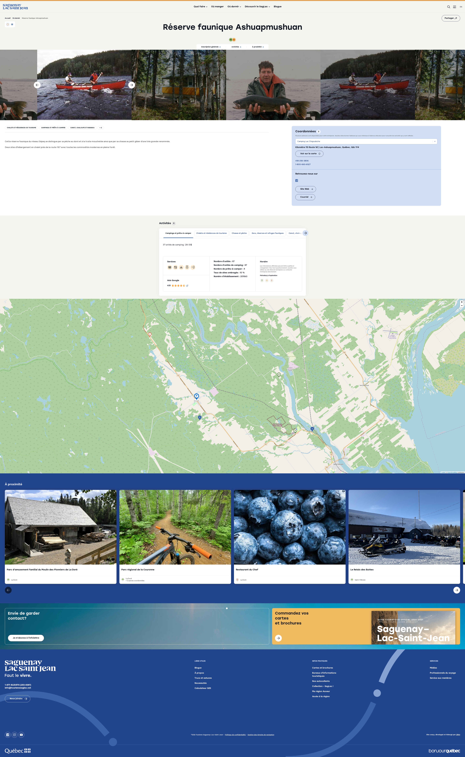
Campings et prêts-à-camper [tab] (178, 233)
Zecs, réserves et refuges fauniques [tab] (268, 233)
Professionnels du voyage (443, 673)
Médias (433, 668)
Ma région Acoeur (321, 691)
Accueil (7, 18)
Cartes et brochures (322, 668)
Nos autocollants (321, 681)
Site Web (304, 189)
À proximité (257, 47)
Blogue (278, 7)
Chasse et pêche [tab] (239, 233)
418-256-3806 (302, 161)
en (461, 7)
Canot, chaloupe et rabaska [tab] (301, 233)
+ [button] (462, 302)
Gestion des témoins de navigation (261, 735)
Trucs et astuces (203, 678)
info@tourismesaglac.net (18, 688)
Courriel (304, 197)
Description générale (209, 47)
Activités (235, 47)
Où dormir (16, 18)
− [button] (462, 305)
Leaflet (443, 472)
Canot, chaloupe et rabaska (82, 128)
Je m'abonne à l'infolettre (26, 638)
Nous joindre (16, 699)
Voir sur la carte (308, 154)
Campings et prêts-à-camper (53, 128)
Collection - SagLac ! (322, 686)
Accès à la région (321, 697)
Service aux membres (440, 678)
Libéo (458, 735)
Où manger (217, 7)
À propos (199, 673)
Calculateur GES (203, 688)
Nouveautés (201, 683)
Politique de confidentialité (235, 735)
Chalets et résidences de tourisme (21, 128)
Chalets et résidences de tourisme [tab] (211, 233)
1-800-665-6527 (303, 164)
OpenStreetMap (452, 472)
